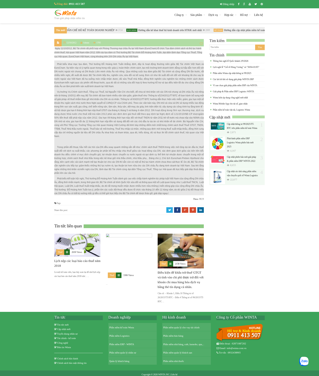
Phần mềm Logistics (119, 335)
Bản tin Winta (64, 347)
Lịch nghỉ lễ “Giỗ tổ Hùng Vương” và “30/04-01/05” (236, 67)
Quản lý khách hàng (119, 361)
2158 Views (180, 263)
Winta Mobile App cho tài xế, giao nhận (230, 103)
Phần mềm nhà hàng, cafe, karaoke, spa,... (183, 344)
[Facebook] (238, 4)
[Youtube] (250, 4)
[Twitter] (256, 4)
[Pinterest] (262, 4)
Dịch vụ (213, 14)
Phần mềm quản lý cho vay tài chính (181, 327)
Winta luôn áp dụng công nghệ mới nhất (230, 97)
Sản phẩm (196, 14)
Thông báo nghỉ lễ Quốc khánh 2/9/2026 (230, 61)
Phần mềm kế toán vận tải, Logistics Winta (231, 110)
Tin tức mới (63, 324)
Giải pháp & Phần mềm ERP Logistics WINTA (233, 91)
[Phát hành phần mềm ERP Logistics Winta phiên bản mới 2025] (217, 143)
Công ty (179, 14)
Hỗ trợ (244, 14)
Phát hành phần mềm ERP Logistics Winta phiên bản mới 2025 (240, 142)
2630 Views (77, 252)
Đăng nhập (228, 4)
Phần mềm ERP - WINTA (121, 344)
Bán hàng (129, 30)
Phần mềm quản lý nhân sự (122, 352)
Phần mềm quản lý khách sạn (177, 352)
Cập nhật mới (219, 117)
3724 (117, 30)
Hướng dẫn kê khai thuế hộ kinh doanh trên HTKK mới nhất (167, 30)
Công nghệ (62, 342)
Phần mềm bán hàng (173, 335)
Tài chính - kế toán (66, 338)
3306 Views (128, 275)
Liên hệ (258, 14)
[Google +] (244, 4)
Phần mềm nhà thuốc (173, 361)
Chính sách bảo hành (67, 358)
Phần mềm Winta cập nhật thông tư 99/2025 (232, 73)
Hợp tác (229, 14)
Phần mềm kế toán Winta (121, 327)
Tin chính (216, 55)
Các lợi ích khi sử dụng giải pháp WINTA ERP (233, 79)
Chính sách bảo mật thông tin (72, 363)
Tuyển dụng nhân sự (67, 333)
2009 (205, 30)
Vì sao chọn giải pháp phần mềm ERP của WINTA (235, 85)
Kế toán (215, 30)
